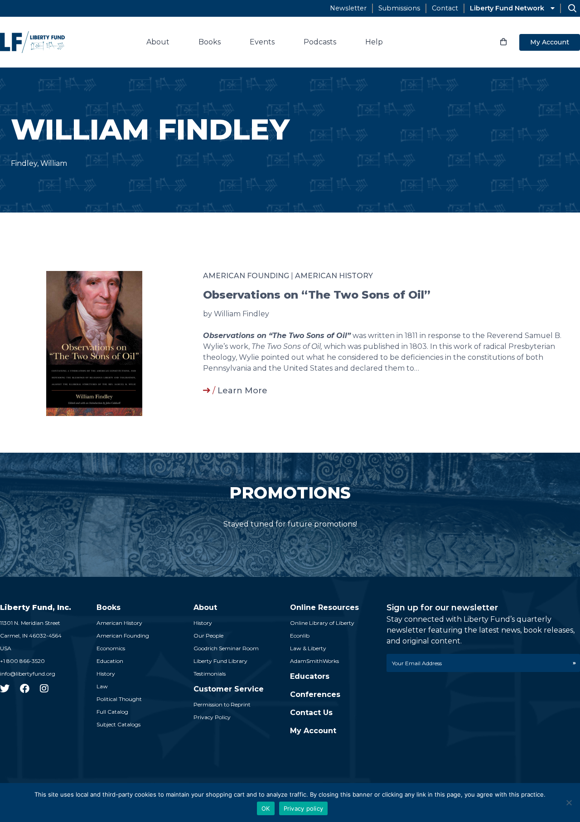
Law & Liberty (308, 648)
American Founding (246, 275)
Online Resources (324, 607)
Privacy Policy (212, 717)
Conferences (315, 694)
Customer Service (228, 689)
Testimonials (209, 673)
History (106, 673)
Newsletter (348, 8)
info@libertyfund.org (27, 673)
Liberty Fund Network (507, 8)
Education (110, 661)
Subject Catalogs (118, 724)
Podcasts (320, 42)
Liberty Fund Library (220, 661)
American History (334, 275)
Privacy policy (304, 808)
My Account (549, 42)
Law (102, 686)
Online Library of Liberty (322, 622)
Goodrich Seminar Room (226, 648)
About (157, 42)
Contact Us (311, 712)
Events (262, 42)
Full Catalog (112, 711)
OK (265, 808)
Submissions (399, 8)
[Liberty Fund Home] (32, 42)
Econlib (299, 635)
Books (209, 42)
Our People (208, 635)
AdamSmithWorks (314, 661)
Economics (111, 648)
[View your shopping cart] (503, 42)
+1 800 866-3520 (22, 661)
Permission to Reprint (222, 704)
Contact (445, 8)
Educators (309, 676)
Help (374, 42)
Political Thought (119, 699)
